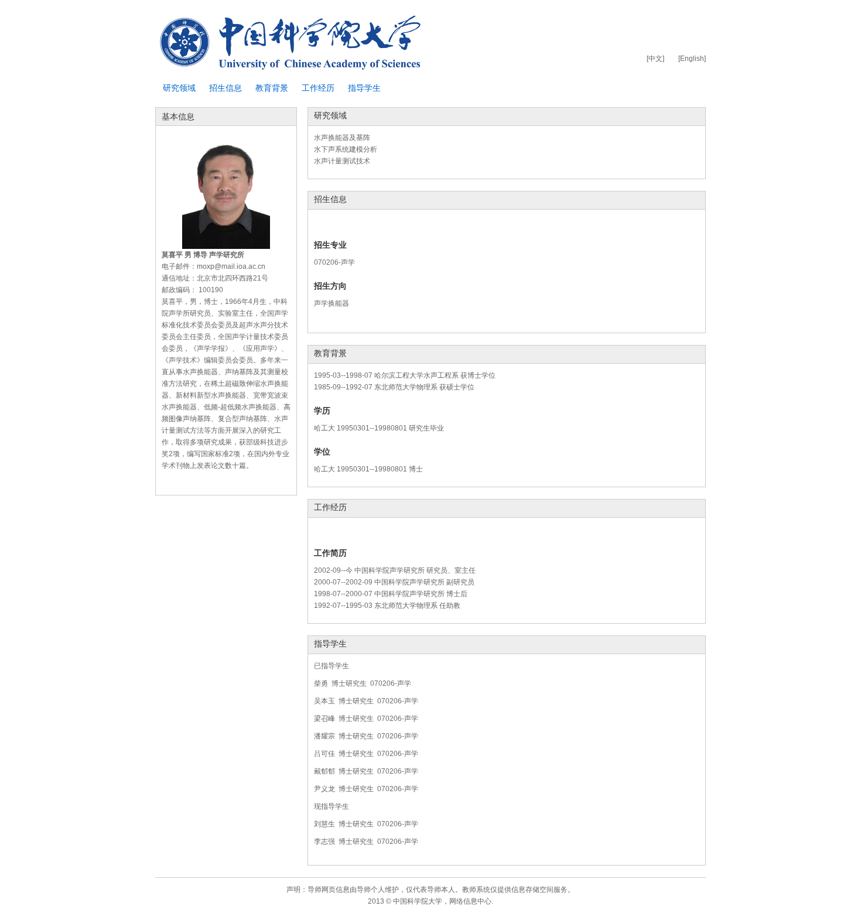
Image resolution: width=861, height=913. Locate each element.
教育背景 (271, 88)
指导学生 (364, 88)
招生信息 (225, 88)
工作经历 (318, 88)
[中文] (655, 58)
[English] (692, 58)
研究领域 (179, 88)
